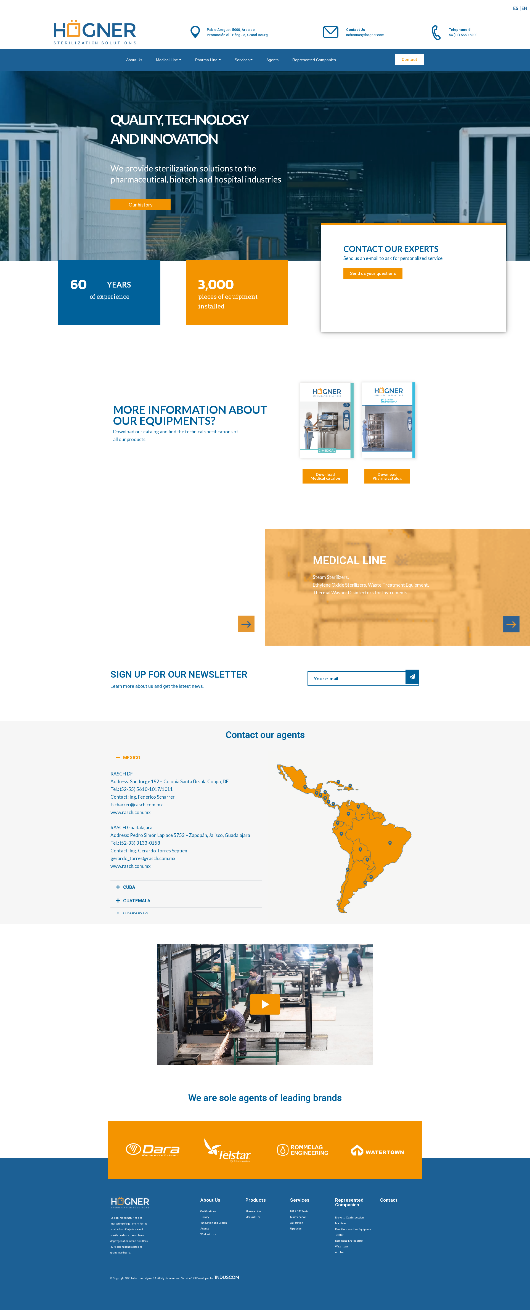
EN (524, 8)
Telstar (339, 1234)
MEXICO (131, 757)
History (204, 1217)
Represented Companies (314, 60)
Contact (389, 1200)
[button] (186, 757)
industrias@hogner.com (365, 35)
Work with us (208, 1234)
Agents (272, 60)
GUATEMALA (136, 900)
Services (242, 60)
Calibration (296, 1223)
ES (515, 8)
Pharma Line (206, 60)
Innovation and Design (213, 1223)
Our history (141, 205)
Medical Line (167, 60)
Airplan (339, 1252)
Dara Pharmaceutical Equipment (353, 1229)
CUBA (129, 887)
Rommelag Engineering (349, 1240)
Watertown (341, 1246)
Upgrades (295, 1228)
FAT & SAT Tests (299, 1211)
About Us (134, 60)
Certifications (208, 1211)
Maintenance (298, 1217)
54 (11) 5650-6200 (463, 35)
